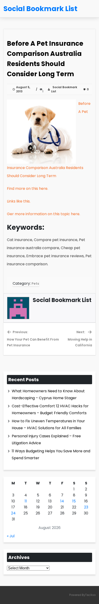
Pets (35, 283)
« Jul (11, 536)
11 (26, 501)
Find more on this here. (27, 188)
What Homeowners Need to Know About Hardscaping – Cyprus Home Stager (48, 394)
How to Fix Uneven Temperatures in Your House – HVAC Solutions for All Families (48, 424)
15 (74, 501)
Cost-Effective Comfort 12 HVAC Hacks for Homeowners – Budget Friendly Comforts (50, 409)
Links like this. (18, 201)
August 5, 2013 (23, 89)
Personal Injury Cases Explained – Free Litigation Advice (46, 439)
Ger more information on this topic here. (43, 214)
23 (86, 507)
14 (62, 501)
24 (13, 513)
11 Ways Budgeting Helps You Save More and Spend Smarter (51, 454)
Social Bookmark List (64, 89)
